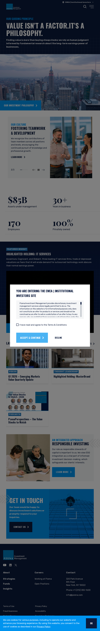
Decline (58, 337)
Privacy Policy (43, 626)
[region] (51, 309)
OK (91, 623)
